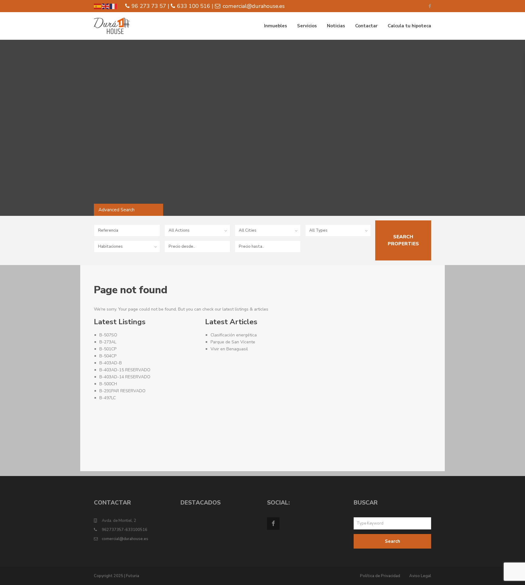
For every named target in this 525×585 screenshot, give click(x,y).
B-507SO (108, 335)
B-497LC (107, 398)
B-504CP (107, 356)
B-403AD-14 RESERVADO (124, 377)
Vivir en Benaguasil (229, 349)
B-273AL (107, 342)
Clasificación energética (234, 335)
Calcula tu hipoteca (409, 26)
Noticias (336, 26)
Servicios (307, 26)
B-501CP (107, 349)
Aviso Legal (420, 576)
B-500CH (108, 384)
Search (392, 541)
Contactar (366, 26)
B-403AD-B (110, 363)
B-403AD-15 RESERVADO (124, 370)
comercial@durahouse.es (125, 539)
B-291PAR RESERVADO (122, 391)
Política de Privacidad (380, 576)
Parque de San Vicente (233, 342)
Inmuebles (275, 26)
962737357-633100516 (124, 529)
